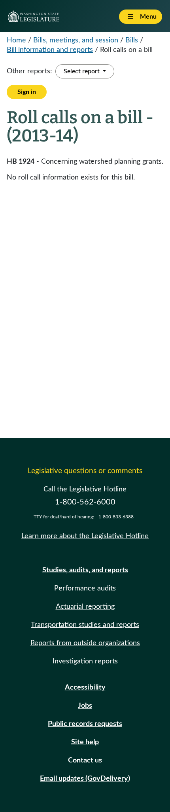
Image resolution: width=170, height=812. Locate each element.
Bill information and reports (50, 49)
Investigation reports (85, 661)
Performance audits (85, 588)
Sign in (26, 92)
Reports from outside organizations (85, 643)
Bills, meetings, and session (75, 40)
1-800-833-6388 (116, 516)
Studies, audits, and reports (85, 570)
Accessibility (85, 687)
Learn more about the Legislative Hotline (85, 536)
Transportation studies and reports (85, 625)
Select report (82, 71)
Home (16, 40)
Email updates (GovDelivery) (85, 778)
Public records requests (85, 724)
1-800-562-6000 (85, 502)
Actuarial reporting (85, 606)
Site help (85, 742)
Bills (131, 40)
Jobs (85, 705)
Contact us (85, 760)
